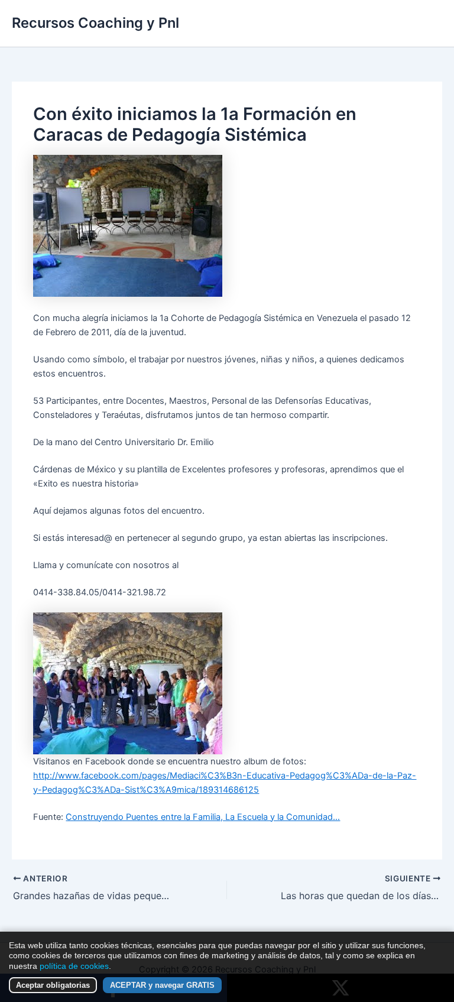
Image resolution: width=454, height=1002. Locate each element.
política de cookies (74, 966)
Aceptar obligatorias (53, 985)
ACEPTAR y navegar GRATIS (162, 985)
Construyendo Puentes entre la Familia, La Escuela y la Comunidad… (203, 817)
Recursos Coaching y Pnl (95, 22)
